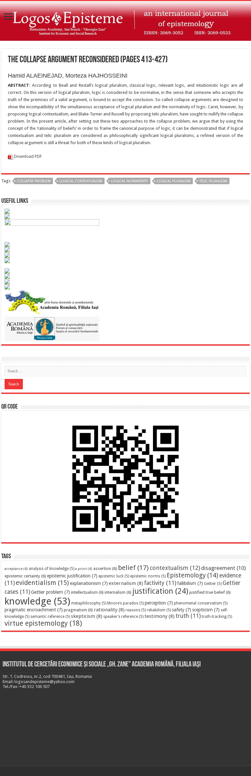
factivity (160, 583)
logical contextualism (80, 181)
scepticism (206, 609)
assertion (105, 568)
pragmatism (78, 609)
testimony (159, 616)
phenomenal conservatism (200, 603)
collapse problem (34, 181)
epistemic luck (113, 576)
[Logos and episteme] (125, 21)
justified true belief (210, 592)
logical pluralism (174, 181)
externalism (126, 583)
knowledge (37, 601)
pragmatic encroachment (34, 609)
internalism (118, 592)
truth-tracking (217, 616)
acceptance (16, 569)
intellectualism (87, 592)
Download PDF (28, 156)
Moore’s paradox (125, 603)
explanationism (89, 583)
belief (133, 568)
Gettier (213, 583)
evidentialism (42, 583)
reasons (136, 610)
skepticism (86, 616)
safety (181, 609)
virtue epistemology (43, 623)
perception (159, 602)
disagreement (223, 568)
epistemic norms (148, 576)
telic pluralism (213, 181)
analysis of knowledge (51, 568)
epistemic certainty (25, 576)
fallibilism (190, 583)
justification (160, 591)
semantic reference (50, 616)
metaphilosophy (88, 603)
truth (188, 616)
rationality (109, 610)
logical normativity (129, 181)
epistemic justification (72, 575)
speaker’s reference (123, 616)
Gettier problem (50, 592)
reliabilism (159, 610)
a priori (83, 569)
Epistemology (192, 575)
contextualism (175, 567)
